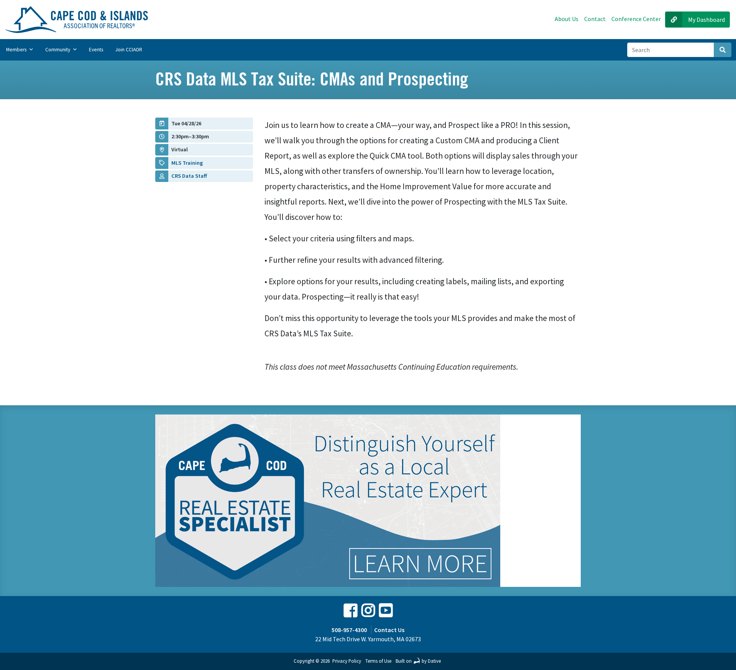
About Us (566, 19)
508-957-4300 (349, 630)
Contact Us (389, 630)
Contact (595, 19)
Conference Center (636, 19)
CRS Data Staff (189, 175)
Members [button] (17, 49)
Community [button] (58, 49)
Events (96, 49)
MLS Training (187, 162)
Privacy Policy (346, 661)
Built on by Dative (418, 661)
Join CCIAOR (128, 49)
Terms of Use (378, 661)
